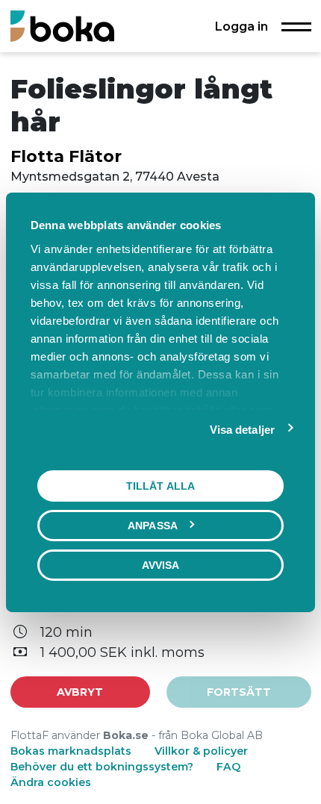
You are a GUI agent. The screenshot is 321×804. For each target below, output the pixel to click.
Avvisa (161, 564)
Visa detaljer (242, 429)
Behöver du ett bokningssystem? (101, 766)
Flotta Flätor (66, 156)
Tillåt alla (160, 485)
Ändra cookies (50, 782)
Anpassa (153, 525)
